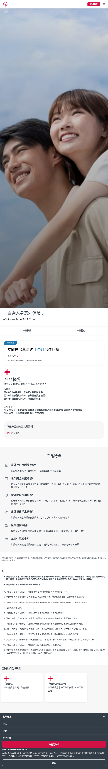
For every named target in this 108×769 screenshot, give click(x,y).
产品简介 (15, 433)
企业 (5, 730)
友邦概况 (7, 716)
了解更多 (11, 355)
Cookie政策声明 (60, 753)
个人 (5, 723)
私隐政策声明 (75, 753)
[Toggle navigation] (104, 4)
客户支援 (7, 737)
